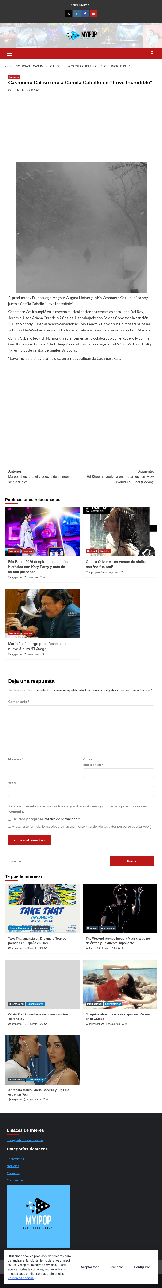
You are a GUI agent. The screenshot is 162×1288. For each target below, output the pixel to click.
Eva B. (92, 948)
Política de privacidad (61, 819)
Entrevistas (15, 1159)
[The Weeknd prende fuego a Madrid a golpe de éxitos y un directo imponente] (120, 908)
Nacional (14, 551)
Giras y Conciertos (19, 928)
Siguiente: (120, 477)
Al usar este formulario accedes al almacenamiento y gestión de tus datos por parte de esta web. (81, 826)
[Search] (152, 53)
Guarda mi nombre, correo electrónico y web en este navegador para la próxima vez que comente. (78, 808)
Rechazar (116, 1267)
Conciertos (15, 1180)
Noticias (14, 77)
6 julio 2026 (32, 577)
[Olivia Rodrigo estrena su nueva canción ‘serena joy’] (42, 984)
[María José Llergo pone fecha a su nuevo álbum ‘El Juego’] (42, 613)
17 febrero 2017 (25, 89)
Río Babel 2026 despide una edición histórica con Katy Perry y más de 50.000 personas (38, 567)
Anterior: (40, 477)
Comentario (18, 701)
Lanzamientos (35, 1004)
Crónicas (92, 928)
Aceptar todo (90, 1267)
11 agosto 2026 (112, 1024)
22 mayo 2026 (112, 572)
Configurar (142, 1267)
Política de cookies (21, 1278)
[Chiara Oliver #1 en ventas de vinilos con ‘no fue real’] (120, 531)
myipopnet (17, 577)
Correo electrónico (93, 761)
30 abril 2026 (33, 654)
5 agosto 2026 (34, 1099)
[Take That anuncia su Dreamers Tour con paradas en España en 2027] (42, 908)
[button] (9, 53)
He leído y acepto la (46, 819)
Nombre (15, 759)
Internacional (41, 928)
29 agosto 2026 (35, 948)
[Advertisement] (81, 130)
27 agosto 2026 (35, 1024)
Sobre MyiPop (80, 5)
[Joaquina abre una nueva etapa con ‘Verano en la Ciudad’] (120, 984)
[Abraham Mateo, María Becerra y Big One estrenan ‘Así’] (42, 1060)
